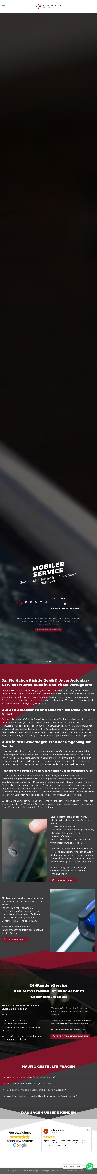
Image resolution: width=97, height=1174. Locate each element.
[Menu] (3, 6)
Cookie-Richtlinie (56, 1170)
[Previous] (5, 338)
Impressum (84, 1170)
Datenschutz (71, 1170)
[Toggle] (4, 1077)
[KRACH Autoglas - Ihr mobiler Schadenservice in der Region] (48, 6)
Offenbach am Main (67, 719)
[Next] (92, 338)
